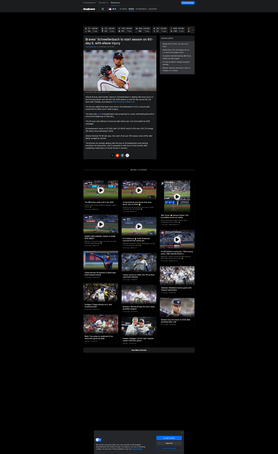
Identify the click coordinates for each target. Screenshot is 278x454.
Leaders (152, 9)
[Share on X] (112, 155)
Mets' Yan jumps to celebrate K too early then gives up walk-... (99, 337)
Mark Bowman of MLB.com (124, 102)
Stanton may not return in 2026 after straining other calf (175, 321)
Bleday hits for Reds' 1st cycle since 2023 (175, 45)
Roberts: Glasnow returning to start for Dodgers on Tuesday (176, 69)
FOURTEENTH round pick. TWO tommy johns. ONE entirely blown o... (177, 252)
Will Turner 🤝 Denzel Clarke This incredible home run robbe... (174, 216)
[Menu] (102, 9)
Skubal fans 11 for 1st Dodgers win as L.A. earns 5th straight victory (176, 51)
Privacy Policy (137, 449)
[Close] (182, 433)
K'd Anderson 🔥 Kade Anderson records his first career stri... (136, 239)
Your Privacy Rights (169, 448)
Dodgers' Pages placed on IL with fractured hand (98, 305)
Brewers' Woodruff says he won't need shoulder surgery (139, 308)
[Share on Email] (127, 155)
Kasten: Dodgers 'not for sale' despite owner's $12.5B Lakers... (138, 339)
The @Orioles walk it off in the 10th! (99, 202)
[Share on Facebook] (122, 155)
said (99, 114)
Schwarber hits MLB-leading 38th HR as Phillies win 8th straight (177, 57)
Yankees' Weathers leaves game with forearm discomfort (176, 289)
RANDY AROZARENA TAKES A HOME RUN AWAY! (100, 237)
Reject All (169, 443)
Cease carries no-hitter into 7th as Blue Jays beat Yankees (139, 276)
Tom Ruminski (90, 47)
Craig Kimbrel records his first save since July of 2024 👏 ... (137, 203)
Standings (141, 9)
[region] (139, 442)
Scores (123, 9)
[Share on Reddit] (117, 155)
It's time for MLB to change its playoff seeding (176, 63)
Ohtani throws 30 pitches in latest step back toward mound (100, 274)
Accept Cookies (169, 438)
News (131, 9)
